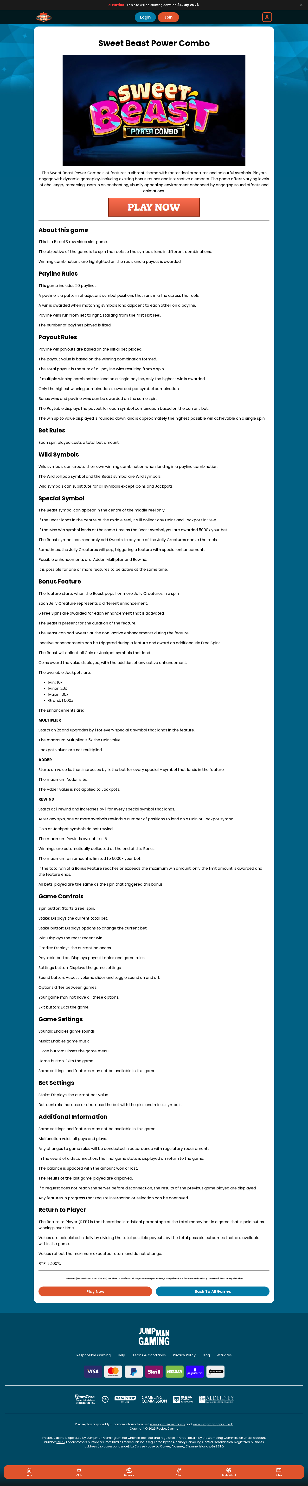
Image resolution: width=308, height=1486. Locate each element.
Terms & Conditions (149, 1355)
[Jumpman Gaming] (154, 1344)
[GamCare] (85, 1399)
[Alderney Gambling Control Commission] (216, 1399)
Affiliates (224, 1355)
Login (145, 17)
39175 (61, 1442)
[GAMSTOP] (125, 1399)
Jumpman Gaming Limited (107, 1438)
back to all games (213, 1291)
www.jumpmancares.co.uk (213, 1424)
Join (168, 17)
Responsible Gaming (94, 1355)
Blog (206, 1355)
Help (121, 1355)
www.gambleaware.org (167, 1424)
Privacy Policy (184, 1355)
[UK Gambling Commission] (154, 1399)
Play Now (95, 1291)
